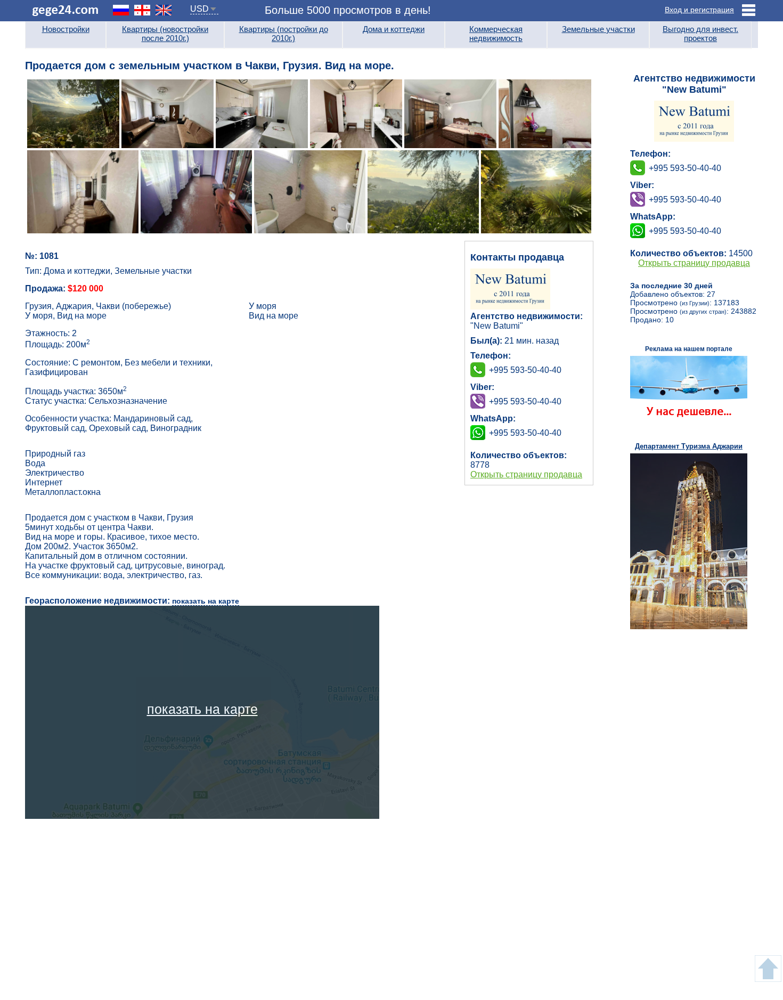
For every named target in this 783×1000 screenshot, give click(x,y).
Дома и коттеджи (394, 29)
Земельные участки (598, 29)
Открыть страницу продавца (526, 474)
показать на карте (205, 601)
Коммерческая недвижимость (496, 34)
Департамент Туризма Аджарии (689, 446)
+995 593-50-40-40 (525, 401)
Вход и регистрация (699, 9)
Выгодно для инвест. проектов (700, 34)
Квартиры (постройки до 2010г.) (283, 34)
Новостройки (65, 29)
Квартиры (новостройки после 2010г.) (165, 34)
